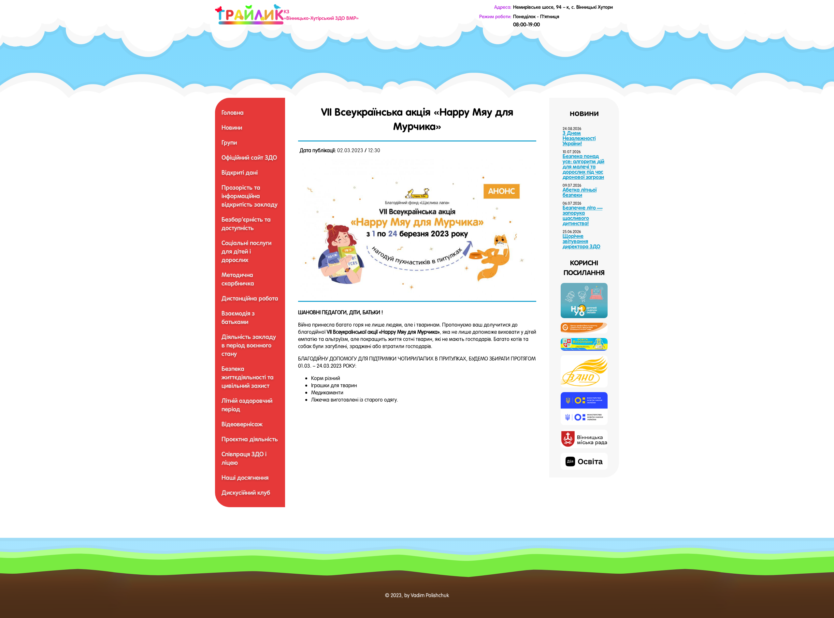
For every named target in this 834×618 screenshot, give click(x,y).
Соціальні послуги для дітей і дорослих (246, 251)
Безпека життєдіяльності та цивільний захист (248, 377)
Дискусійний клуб (246, 492)
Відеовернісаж (242, 424)
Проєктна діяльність (250, 439)
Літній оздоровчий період (247, 404)
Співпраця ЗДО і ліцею (244, 458)
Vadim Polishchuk (430, 595)
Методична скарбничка (238, 279)
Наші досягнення (245, 477)
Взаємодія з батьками (238, 317)
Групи (229, 142)
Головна (233, 112)
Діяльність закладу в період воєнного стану (249, 345)
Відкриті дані (240, 172)
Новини (232, 127)
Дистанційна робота (250, 298)
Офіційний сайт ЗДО (249, 157)
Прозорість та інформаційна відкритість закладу (250, 196)
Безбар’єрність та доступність (246, 223)
